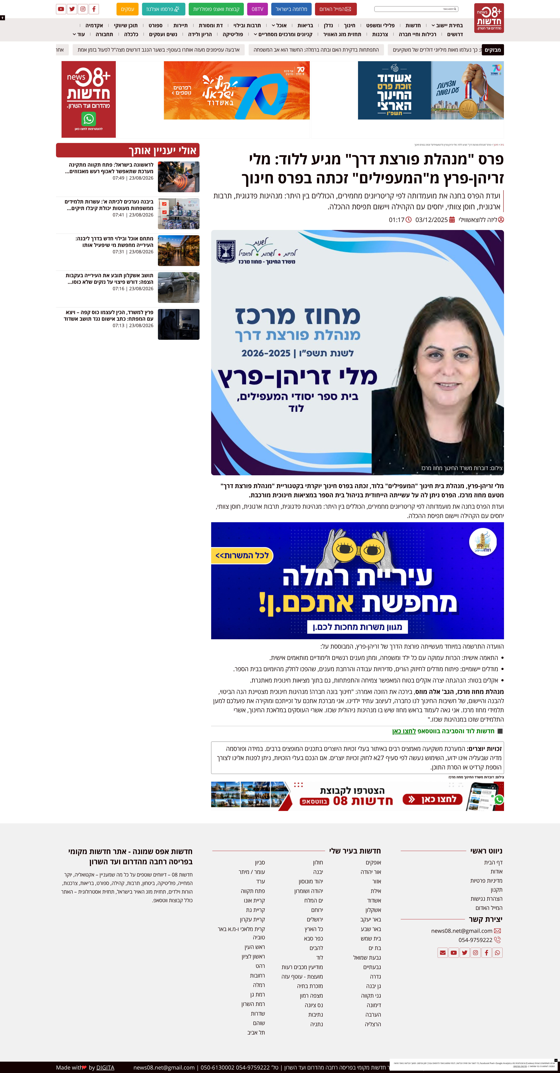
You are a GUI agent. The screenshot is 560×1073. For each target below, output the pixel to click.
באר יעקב (370, 919)
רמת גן (257, 994)
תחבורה (104, 34)
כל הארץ (314, 929)
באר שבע (371, 929)
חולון (318, 862)
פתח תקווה (253, 891)
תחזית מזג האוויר (342, 34)
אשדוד (374, 900)
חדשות (413, 25)
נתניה (316, 1024)
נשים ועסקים (163, 34)
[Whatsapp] (497, 953)
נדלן (328, 25)
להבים (316, 948)
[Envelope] (443, 953)
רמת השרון (253, 1004)
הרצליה (373, 1024)
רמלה (259, 985)
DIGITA (105, 1067)
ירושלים (315, 919)
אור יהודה (371, 872)
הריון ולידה (200, 34)
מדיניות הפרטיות (520, 1066)
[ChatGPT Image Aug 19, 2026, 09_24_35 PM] (357, 808)
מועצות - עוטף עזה (302, 976)
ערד (260, 881)
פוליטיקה (233, 34)
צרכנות (380, 34)
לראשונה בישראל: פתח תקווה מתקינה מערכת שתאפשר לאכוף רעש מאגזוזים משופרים (111, 171)
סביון (260, 862)
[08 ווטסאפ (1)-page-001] (89, 136)
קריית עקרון (252, 919)
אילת (376, 891)
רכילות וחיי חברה (417, 34)
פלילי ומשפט (380, 25)
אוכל (281, 25)
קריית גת (255, 910)
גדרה (375, 976)
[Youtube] (61, 9)
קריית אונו (254, 900)
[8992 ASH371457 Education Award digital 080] (431, 118)
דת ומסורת (211, 25)
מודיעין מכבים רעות (302, 967)
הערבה (373, 1014)
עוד (81, 34)
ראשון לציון (253, 956)
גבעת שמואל (367, 957)
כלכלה (131, 34)
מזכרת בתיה (310, 986)
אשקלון (373, 910)
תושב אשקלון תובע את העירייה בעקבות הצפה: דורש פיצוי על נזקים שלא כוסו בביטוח (109, 282)
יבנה (318, 872)
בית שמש (371, 938)
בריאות (305, 25)
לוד (319, 957)
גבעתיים (372, 967)
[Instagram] (83, 9)
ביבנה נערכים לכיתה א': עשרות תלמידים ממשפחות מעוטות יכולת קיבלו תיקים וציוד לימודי (109, 208)
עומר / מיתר (252, 872)
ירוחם (317, 910)
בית (502, 144)
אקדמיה (94, 25)
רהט (260, 966)
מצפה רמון (311, 995)
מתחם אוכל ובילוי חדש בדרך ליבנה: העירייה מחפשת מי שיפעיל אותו (114, 241)
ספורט (156, 25)
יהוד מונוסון (311, 881)
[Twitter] (72, 9)
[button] (2, 17)
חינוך (349, 25)
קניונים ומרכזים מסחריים (285, 34)
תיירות (180, 25)
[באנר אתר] (357, 637)
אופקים (373, 862)
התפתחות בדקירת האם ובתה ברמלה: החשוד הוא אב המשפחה (318, 49)
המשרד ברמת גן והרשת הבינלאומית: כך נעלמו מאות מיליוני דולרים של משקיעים (474, 49)
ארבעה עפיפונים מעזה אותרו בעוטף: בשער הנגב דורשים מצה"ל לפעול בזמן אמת (161, 49)
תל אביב (256, 1032)
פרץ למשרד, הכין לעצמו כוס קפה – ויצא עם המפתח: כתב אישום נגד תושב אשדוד (108, 315)
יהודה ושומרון (308, 891)
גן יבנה (373, 986)
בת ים (375, 948)
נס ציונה (314, 1005)
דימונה (374, 1005)
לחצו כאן (404, 731)
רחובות (257, 975)
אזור (376, 881)
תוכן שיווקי (126, 25)
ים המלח (313, 900)
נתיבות (315, 1014)
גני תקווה (371, 995)
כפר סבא (313, 938)
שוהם (259, 1023)
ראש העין (255, 947)
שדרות (258, 1013)
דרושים (455, 34)
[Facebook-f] (94, 9)
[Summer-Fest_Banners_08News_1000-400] (237, 118)
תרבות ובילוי (247, 25)
